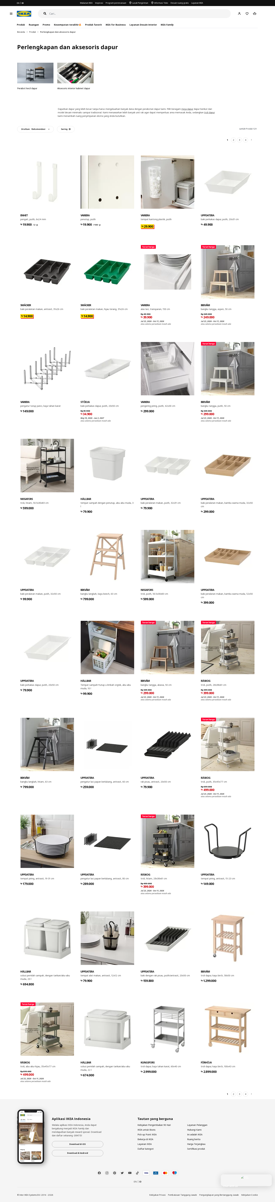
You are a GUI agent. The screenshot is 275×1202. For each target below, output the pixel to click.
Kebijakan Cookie (249, 1195)
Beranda (21, 32)
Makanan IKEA (86, 3)
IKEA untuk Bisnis (146, 1129)
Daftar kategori (146, 1148)
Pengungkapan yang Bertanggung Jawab (219, 1195)
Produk (32, 32)
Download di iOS (77, 1144)
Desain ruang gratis (180, 3)
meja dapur (187, 108)
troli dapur (209, 112)
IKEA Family (167, 24)
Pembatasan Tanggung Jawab (182, 1195)
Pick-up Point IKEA (147, 1134)
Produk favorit (93, 24)
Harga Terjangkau (196, 1144)
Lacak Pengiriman (140, 3)
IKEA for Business (116, 24)
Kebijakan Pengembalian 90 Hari (154, 1124)
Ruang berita (193, 1139)
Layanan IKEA (197, 3)
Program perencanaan (116, 3)
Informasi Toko (161, 3)
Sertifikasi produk (196, 1148)
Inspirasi (99, 3)
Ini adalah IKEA (194, 1134)
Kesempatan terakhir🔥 (67, 24)
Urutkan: (33, 129)
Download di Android (77, 1153)
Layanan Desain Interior (143, 24)
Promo (46, 24)
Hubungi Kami (194, 1129)
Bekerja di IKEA (145, 1139)
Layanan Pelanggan (197, 1124)
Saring (64, 129)
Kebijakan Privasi (157, 1195)
